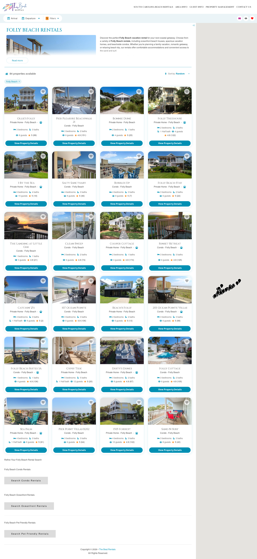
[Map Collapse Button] (193, 25)
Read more (17, 60)
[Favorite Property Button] (43, 91)
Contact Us (243, 6)
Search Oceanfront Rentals (29, 505)
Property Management (220, 6)
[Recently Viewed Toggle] (246, 18)
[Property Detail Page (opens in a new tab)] (26, 100)
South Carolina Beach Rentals (153, 6)
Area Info (181, 6)
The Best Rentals (107, 549)
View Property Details (26, 143)
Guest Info (197, 6)
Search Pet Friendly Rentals (30, 533)
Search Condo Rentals (26, 480)
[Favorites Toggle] (252, 18)
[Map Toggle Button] (239, 18)
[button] (222, 286)
